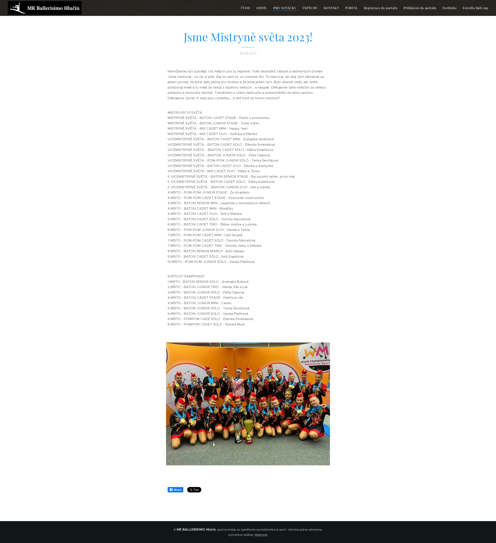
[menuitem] (246, 8)
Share (177, 489)
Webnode (261, 535)
